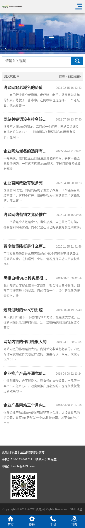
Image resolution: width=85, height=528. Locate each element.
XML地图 (76, 509)
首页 (62, 76)
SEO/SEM (75, 76)
